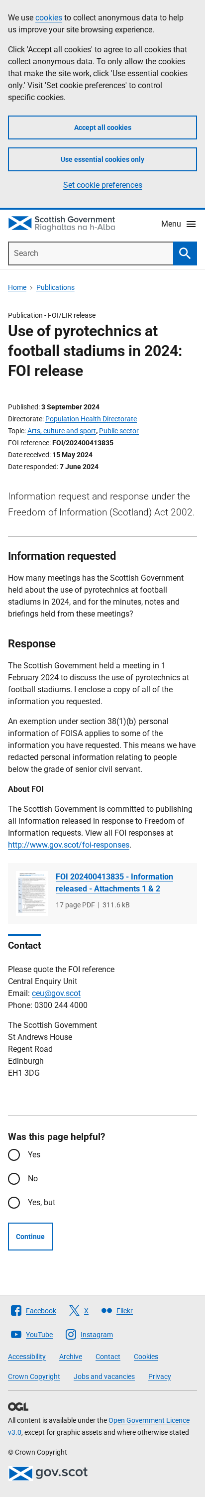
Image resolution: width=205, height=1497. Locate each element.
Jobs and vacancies (104, 1376)
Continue (30, 1237)
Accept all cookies (102, 127)
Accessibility (27, 1357)
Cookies (146, 1357)
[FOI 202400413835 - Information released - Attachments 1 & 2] (32, 893)
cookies (48, 17)
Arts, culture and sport (61, 431)
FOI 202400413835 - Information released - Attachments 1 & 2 (114, 882)
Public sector (119, 431)
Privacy (159, 1376)
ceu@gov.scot (56, 993)
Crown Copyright (34, 1376)
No (33, 1178)
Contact (108, 1357)
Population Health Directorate (91, 419)
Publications (55, 287)
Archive (70, 1357)
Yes (34, 1154)
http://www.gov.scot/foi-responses (68, 845)
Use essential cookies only (102, 159)
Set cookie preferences (102, 185)
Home (17, 287)
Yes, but (41, 1202)
